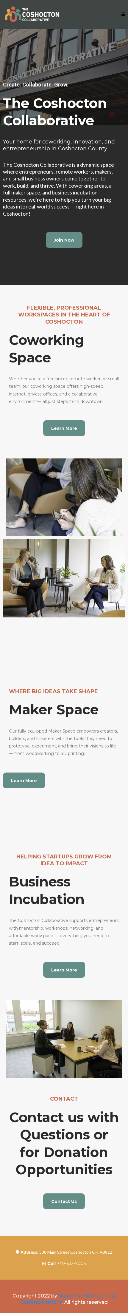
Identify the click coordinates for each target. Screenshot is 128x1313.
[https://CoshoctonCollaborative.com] (33, 14)
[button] (123, 14)
